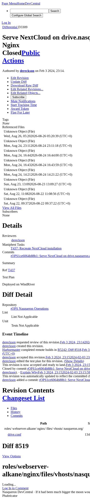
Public (31, 52)
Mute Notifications (23, 101)
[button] (9, 3)
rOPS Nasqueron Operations (30, 308)
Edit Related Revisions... (27, 89)
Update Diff (19, 81)
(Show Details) (74, 361)
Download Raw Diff (24, 85)
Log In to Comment (15, 488)
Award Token (20, 108)
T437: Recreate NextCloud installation (36, 248)
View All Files (11, 208)
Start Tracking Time (24, 105)
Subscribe (18, 97)
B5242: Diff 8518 (69, 350)
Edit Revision (20, 78)
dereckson (27, 71)
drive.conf (14, 434)
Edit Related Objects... (25, 93)
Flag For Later (20, 112)
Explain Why (29, 372)
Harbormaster (11, 350)
